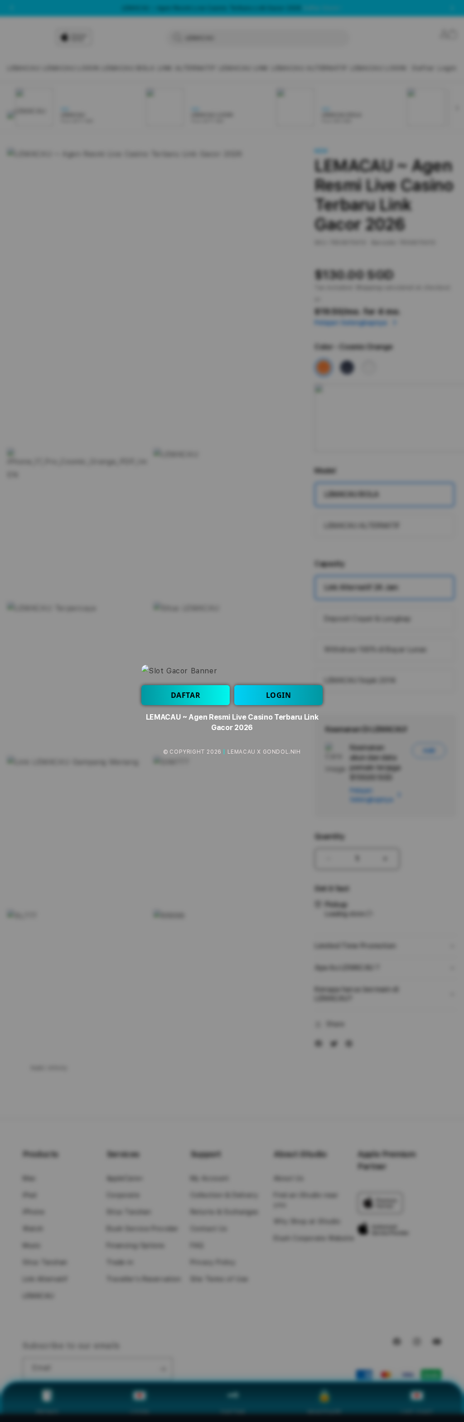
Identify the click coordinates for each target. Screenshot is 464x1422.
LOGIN (278, 695)
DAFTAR (186, 695)
